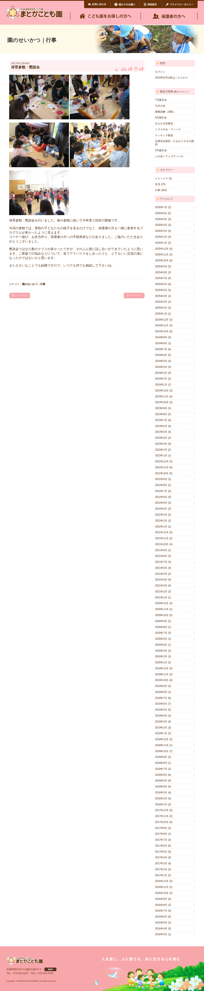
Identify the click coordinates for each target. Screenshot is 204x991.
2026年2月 (161, 236)
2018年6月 (161, 774)
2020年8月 (161, 627)
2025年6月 (161, 284)
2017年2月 (161, 869)
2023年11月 (162, 396)
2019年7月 (161, 697)
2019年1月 (161, 733)
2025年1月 (161, 313)
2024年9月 (161, 337)
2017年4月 (161, 857)
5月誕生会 (161, 150)
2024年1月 (161, 384)
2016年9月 (161, 898)
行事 (42, 284)
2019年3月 (161, 721)
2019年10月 (162, 680)
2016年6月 (161, 916)
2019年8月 (161, 692)
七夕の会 (160, 105)
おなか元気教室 (164, 123)
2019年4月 (161, 715)
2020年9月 (161, 621)
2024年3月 (161, 372)
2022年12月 (162, 461)
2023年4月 (161, 437)
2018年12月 (162, 739)
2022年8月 (161, 485)
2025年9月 (161, 266)
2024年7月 (161, 349)
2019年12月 (162, 668)
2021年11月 (162, 538)
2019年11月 (162, 674)
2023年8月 (161, 414)
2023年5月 (161, 431)
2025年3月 (161, 301)
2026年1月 (161, 242)
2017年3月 (161, 863)
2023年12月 (162, 390)
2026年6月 (161, 213)
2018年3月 (161, 792)
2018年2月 (161, 798)
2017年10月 (162, 822)
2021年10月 (162, 544)
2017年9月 (161, 828)
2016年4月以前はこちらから (171, 77)
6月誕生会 (161, 117)
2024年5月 (161, 360)
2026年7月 (161, 207)
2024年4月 (161, 366)
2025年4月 (161, 296)
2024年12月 (162, 319)
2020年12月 (162, 603)
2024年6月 (161, 355)
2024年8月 (161, 343)
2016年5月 (161, 922)
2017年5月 (161, 851)
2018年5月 (161, 780)
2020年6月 (161, 638)
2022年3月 (161, 514)
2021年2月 (161, 591)
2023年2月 (161, 449)
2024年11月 (162, 325)
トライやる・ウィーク (168, 129)
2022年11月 (162, 467)
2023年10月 (162, 402)
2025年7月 (161, 278)
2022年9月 (161, 479)
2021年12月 (162, 532)
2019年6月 (161, 703)
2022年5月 (161, 502)
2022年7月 (161, 491)
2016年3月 (161, 934)
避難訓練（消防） (165, 111)
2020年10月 (162, 615)
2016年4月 (161, 928)
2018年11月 (162, 745)
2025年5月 (161, 290)
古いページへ (134, 295)
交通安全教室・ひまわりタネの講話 (174, 143)
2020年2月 (161, 656)
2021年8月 (161, 555)
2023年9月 (161, 408)
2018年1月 (161, 804)
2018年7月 (161, 768)
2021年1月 (161, 597)
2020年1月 (161, 662)
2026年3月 (161, 230)
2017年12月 (162, 810)
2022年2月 (161, 520)
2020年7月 (161, 632)
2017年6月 (161, 845)
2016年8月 (161, 904)
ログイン (160, 71)
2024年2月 (161, 378)
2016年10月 (162, 893)
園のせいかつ (30, 284)
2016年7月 (161, 910)
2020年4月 (161, 644)
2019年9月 (161, 686)
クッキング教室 (164, 135)
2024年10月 (162, 331)
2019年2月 (161, 727)
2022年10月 (162, 473)
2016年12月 (162, 881)
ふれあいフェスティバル (169, 156)
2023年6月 (161, 426)
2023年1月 (161, 455)
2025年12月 (162, 248)
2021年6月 (161, 567)
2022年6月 (161, 496)
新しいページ (19, 295)
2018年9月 (161, 756)
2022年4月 (161, 508)
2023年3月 (161, 443)
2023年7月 (161, 420)
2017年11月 (162, 816)
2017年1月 (161, 875)
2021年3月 (161, 585)
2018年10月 (162, 751)
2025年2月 (161, 307)
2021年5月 (161, 573)
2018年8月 (161, 762)
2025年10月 (162, 260)
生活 (157, 184)
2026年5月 (161, 219)
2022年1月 (161, 526)
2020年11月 (162, 609)
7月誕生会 (161, 99)
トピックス (161, 178)
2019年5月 (161, 709)
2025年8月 (161, 272)
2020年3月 (161, 650)
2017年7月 (161, 839)
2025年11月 (162, 254)
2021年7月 (161, 561)
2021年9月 (161, 550)
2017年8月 (161, 833)
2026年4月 (161, 224)
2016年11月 (162, 887)
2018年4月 (161, 786)
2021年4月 (161, 579)
